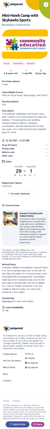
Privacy (16, 401)
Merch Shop (9, 367)
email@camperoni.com (11, 259)
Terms (6, 401)
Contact (7, 380)
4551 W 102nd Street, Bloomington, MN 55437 (25, 95)
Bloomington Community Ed (16, 25)
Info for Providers (12, 360)
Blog (5, 374)
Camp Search (10, 354)
